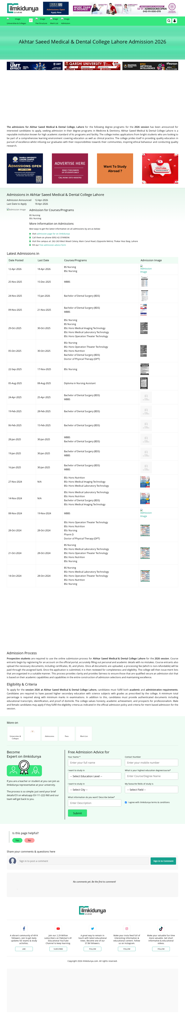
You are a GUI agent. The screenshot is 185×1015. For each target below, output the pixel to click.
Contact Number (133, 757)
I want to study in (76, 770)
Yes (17, 840)
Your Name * (74, 757)
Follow (92, 949)
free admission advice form (52, 245)
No (29, 840)
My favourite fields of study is (139, 784)
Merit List (54, 23)
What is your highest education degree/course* (148, 770)
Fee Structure (41, 23)
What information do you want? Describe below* (91, 797)
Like (24, 949)
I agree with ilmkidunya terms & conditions (149, 802)
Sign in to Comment (163, 861)
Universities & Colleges (16, 23)
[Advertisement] (92, 92)
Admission (65, 23)
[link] (56, 8)
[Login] (174, 20)
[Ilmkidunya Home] (23, 8)
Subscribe (58, 949)
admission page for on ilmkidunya (53, 233)
